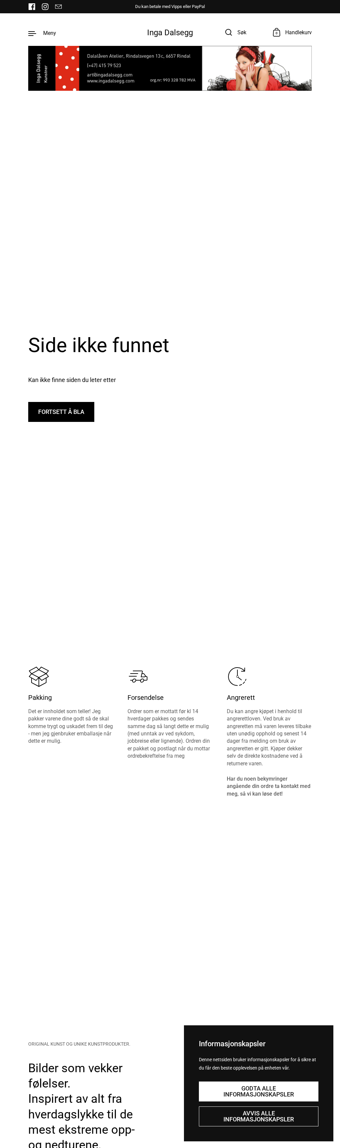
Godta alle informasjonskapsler (258, 1091)
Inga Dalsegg (170, 32)
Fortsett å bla (61, 411)
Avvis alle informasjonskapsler (258, 1116)
